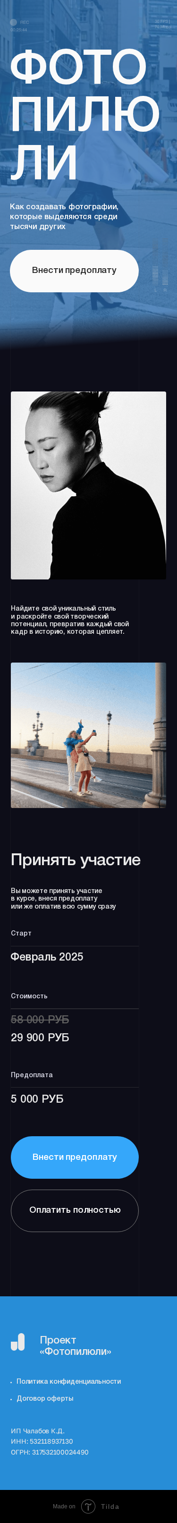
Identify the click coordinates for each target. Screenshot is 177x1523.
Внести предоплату (75, 1158)
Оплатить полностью (75, 1211)
